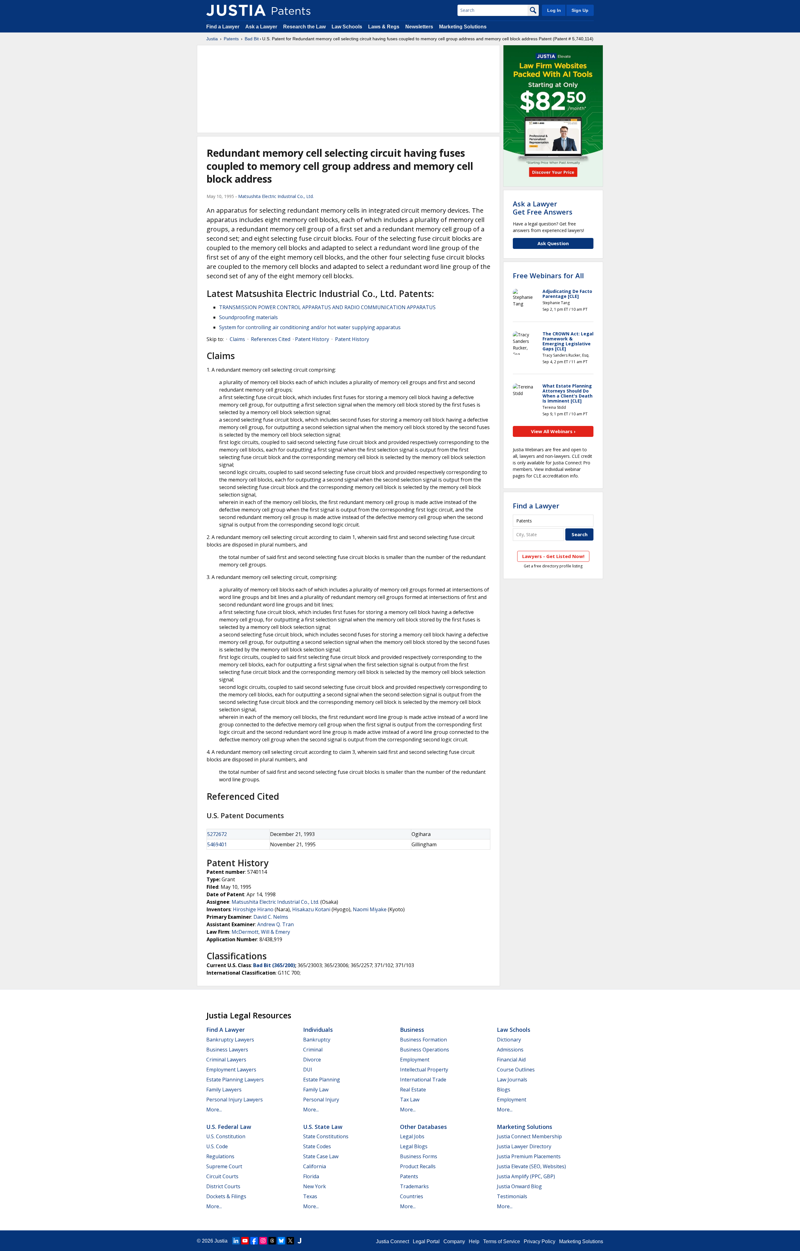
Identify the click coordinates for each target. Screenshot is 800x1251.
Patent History (312, 339)
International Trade (423, 1079)
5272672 (217, 834)
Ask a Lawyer (261, 26)
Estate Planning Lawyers (235, 1079)
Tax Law (409, 1099)
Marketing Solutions (463, 26)
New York (314, 1186)
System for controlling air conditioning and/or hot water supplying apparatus (310, 327)
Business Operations (424, 1049)
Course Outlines (516, 1069)
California (314, 1166)
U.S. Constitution (225, 1136)
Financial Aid (511, 1059)
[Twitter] (290, 1240)
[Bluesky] (281, 1240)
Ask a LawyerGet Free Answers (542, 207)
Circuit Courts (222, 1176)
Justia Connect (392, 1241)
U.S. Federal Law (228, 1126)
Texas (310, 1196)
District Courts (223, 1186)
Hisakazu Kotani (311, 909)
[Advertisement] (348, 89)
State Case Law (320, 1156)
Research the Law (304, 26)
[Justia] (236, 10)
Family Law (315, 1089)
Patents (231, 38)
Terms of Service (501, 1241)
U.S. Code (217, 1146)
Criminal (312, 1049)
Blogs (503, 1089)
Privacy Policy (539, 1241)
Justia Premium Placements (529, 1156)
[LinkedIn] (236, 1240)
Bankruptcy (316, 1039)
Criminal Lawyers (226, 1059)
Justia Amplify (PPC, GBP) (526, 1176)
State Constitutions (325, 1136)
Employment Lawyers (231, 1069)
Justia (212, 38)
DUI (307, 1069)
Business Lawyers (227, 1049)
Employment (414, 1059)
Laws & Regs (383, 26)
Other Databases (423, 1126)
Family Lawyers (224, 1089)
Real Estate (413, 1089)
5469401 (217, 844)
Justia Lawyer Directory (524, 1146)
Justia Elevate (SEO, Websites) (531, 1166)
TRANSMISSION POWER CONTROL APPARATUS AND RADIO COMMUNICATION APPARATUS (327, 307)
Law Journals (512, 1079)
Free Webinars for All (548, 275)
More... (214, 1109)
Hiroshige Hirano (253, 909)
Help (474, 1241)
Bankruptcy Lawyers (230, 1039)
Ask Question (553, 243)
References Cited (270, 339)
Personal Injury (321, 1099)
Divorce (312, 1059)
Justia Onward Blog (519, 1186)
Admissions (510, 1049)
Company (454, 1241)
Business (412, 1029)
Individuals (318, 1029)
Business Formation (423, 1039)
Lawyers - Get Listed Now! (553, 556)
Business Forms (418, 1156)
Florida (311, 1176)
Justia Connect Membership (529, 1136)
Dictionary (509, 1039)
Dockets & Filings (226, 1196)
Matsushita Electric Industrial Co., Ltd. (276, 196)
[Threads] (272, 1240)
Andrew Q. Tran (275, 924)
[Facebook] (254, 1240)
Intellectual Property (424, 1069)
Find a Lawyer (222, 26)
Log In (554, 10)
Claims (237, 339)
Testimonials (512, 1196)
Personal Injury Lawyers (234, 1099)
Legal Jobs (412, 1136)
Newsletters (419, 26)
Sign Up (580, 10)
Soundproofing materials (248, 317)
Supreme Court (224, 1166)
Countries (411, 1196)
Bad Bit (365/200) (274, 965)
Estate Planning (321, 1079)
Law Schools (347, 26)
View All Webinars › (553, 431)
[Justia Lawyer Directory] (299, 1240)
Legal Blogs (414, 1146)
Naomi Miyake (370, 909)
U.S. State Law (322, 1126)
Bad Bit (252, 38)
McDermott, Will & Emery (261, 931)
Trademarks (414, 1186)
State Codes (317, 1146)
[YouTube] (245, 1240)
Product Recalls (418, 1166)
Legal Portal (426, 1241)
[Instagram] (263, 1240)
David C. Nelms (270, 916)
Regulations (220, 1156)
